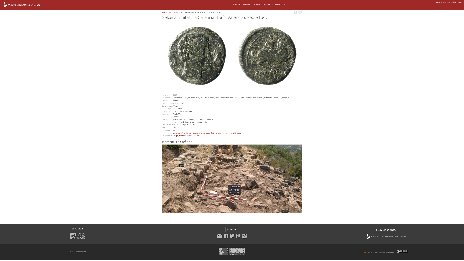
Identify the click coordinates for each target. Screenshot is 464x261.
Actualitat (246, 5)
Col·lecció (256, 5)
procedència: (167, 98)
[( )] (197, 56)
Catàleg (179, 12)
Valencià (439, 2)
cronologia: (166, 111)
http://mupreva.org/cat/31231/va (187, 135)
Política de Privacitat (78, 252)
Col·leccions (170, 12)
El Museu (236, 5)
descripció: (166, 119)
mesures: (165, 114)
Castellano (446, 2)
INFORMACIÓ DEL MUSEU (386, 230)
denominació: (167, 106)
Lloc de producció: (169, 103)
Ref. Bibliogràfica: (168, 125)
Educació (266, 5)
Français (459, 2)
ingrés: (164, 127)
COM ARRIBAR (77, 229)
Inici (163, 12)
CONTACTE (231, 229)
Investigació (277, 5)
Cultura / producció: (169, 108)
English (453, 2)
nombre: (165, 95)
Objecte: (165, 100)
